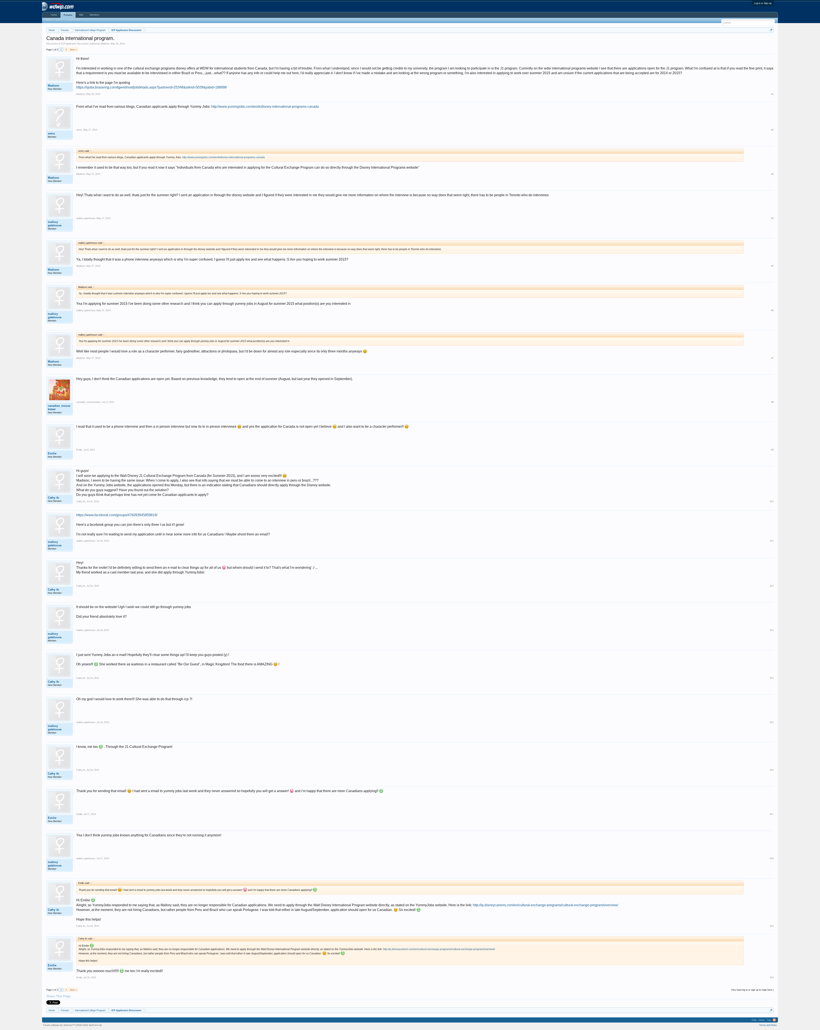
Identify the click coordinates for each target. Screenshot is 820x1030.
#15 (772, 722)
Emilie (52, 453)
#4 (772, 218)
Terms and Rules (768, 1025)
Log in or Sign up (763, 3)
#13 (772, 630)
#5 (772, 266)
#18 (772, 858)
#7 (772, 358)
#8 (772, 402)
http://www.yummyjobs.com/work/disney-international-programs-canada (265, 106)
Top (769, 1020)
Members (95, 14)
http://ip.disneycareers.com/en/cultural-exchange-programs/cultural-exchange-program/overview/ (545, 905)
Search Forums (54, 20)
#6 (772, 310)
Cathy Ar (53, 497)
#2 (772, 129)
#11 (772, 540)
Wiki (81, 14)
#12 (772, 586)
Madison (105, 43)
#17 (772, 814)
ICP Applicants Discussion (74, 43)
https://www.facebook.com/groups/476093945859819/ (116, 515)
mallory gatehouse (55, 223)
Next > (73, 49)
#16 (772, 770)
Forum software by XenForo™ (72, 1025)
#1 (772, 94)
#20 (772, 977)
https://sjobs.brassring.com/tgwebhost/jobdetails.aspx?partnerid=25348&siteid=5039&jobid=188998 (151, 87)
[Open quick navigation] (771, 30)
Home (54, 14)
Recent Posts (73, 20)
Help (754, 1020)
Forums (68, 15)
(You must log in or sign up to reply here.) (752, 990)
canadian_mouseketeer (59, 407)
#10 (772, 501)
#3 (772, 174)
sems (51, 133)
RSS (774, 1019)
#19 (772, 926)
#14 (772, 678)
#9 (772, 449)
